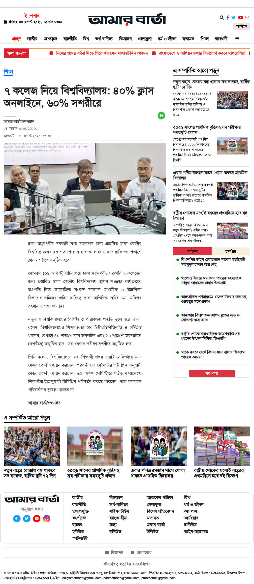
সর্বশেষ (192, 251)
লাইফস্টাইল (119, 511)
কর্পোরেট (79, 518)
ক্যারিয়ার (191, 518)
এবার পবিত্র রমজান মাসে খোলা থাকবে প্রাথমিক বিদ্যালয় (158, 473)
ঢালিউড (190, 525)
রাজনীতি (70, 39)
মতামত (188, 39)
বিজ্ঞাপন (117, 552)
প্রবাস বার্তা (156, 525)
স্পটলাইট (80, 538)
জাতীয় (32, 39)
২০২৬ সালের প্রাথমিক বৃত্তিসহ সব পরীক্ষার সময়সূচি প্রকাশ (93, 473)
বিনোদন (125, 39)
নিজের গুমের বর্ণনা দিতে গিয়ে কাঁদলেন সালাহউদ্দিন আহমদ (93, 53)
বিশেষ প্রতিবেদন (160, 511)
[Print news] (161, 115)
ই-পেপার (32, 16)
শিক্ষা (205, 39)
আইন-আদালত (196, 532)
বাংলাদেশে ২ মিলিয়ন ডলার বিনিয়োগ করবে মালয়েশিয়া (193, 53)
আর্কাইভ (241, 26)
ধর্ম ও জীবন (167, 39)
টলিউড (152, 532)
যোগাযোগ (144, 552)
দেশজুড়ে (50, 39)
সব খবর (212, 373)
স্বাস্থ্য (113, 525)
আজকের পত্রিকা (160, 498)
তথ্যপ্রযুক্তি (80, 511)
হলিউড (78, 532)
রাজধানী (221, 39)
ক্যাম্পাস (190, 511)
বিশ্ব (86, 39)
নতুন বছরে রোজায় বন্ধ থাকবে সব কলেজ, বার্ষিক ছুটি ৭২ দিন (30, 473)
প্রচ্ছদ (16, 39)
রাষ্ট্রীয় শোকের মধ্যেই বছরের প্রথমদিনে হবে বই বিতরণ (219, 473)
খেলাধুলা (145, 39)
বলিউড (115, 532)
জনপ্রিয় (230, 251)
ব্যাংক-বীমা (118, 518)
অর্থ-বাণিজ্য (104, 39)
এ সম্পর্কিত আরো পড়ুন (196, 70)
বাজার (77, 525)
